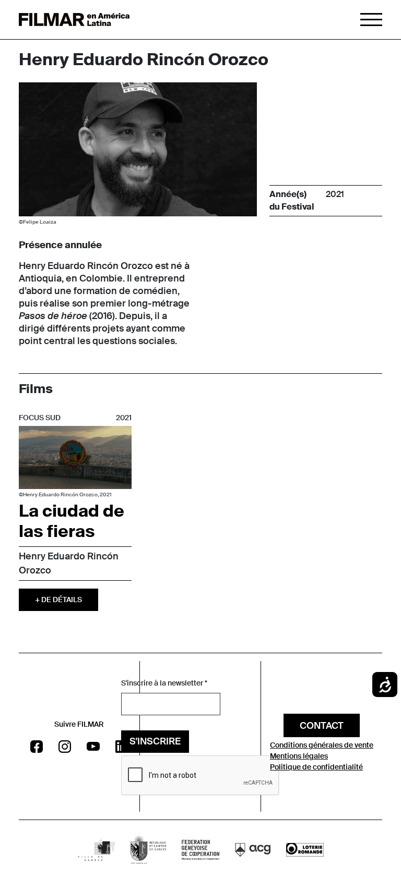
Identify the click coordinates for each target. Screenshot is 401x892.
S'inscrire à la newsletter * (164, 683)
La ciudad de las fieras (71, 521)
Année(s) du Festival (291, 200)
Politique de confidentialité (316, 767)
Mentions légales (299, 756)
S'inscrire (155, 741)
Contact (322, 725)
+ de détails (58, 599)
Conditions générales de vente (321, 745)
